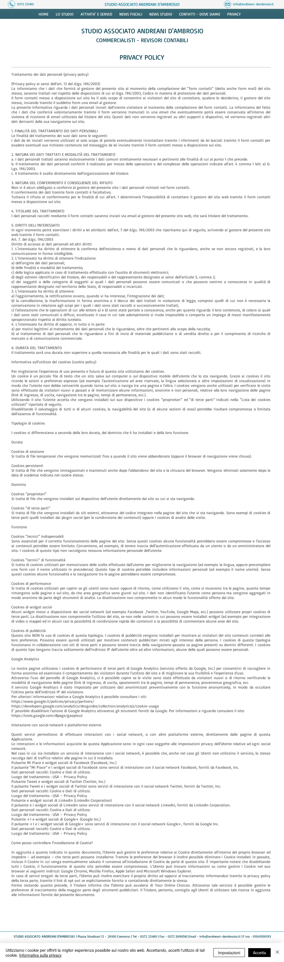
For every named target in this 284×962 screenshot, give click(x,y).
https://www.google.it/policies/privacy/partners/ (52, 701)
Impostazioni (229, 952)
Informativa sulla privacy (40, 955)
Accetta (259, 952)
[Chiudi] (277, 953)
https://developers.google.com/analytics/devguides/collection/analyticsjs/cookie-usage (85, 706)
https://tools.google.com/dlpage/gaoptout (47, 715)
